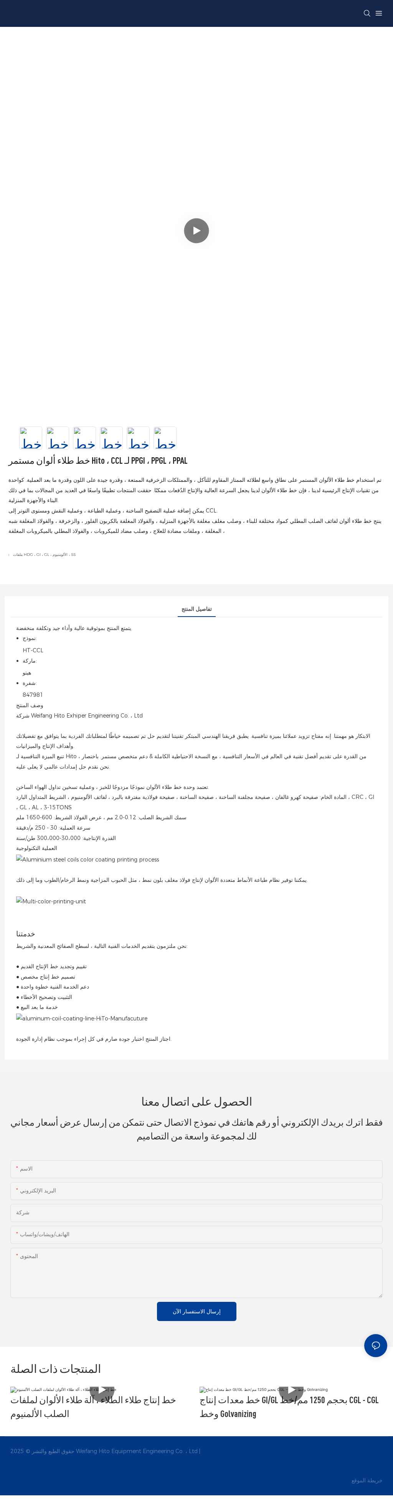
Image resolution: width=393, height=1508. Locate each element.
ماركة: (30, 660)
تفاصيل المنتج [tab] (197, 608)
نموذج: (30, 638)
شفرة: (30, 683)
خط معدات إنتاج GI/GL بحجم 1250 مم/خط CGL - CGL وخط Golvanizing (289, 1406)
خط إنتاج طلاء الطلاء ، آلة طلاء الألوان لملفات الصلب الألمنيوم (93, 1406)
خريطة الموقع (366, 1480)
